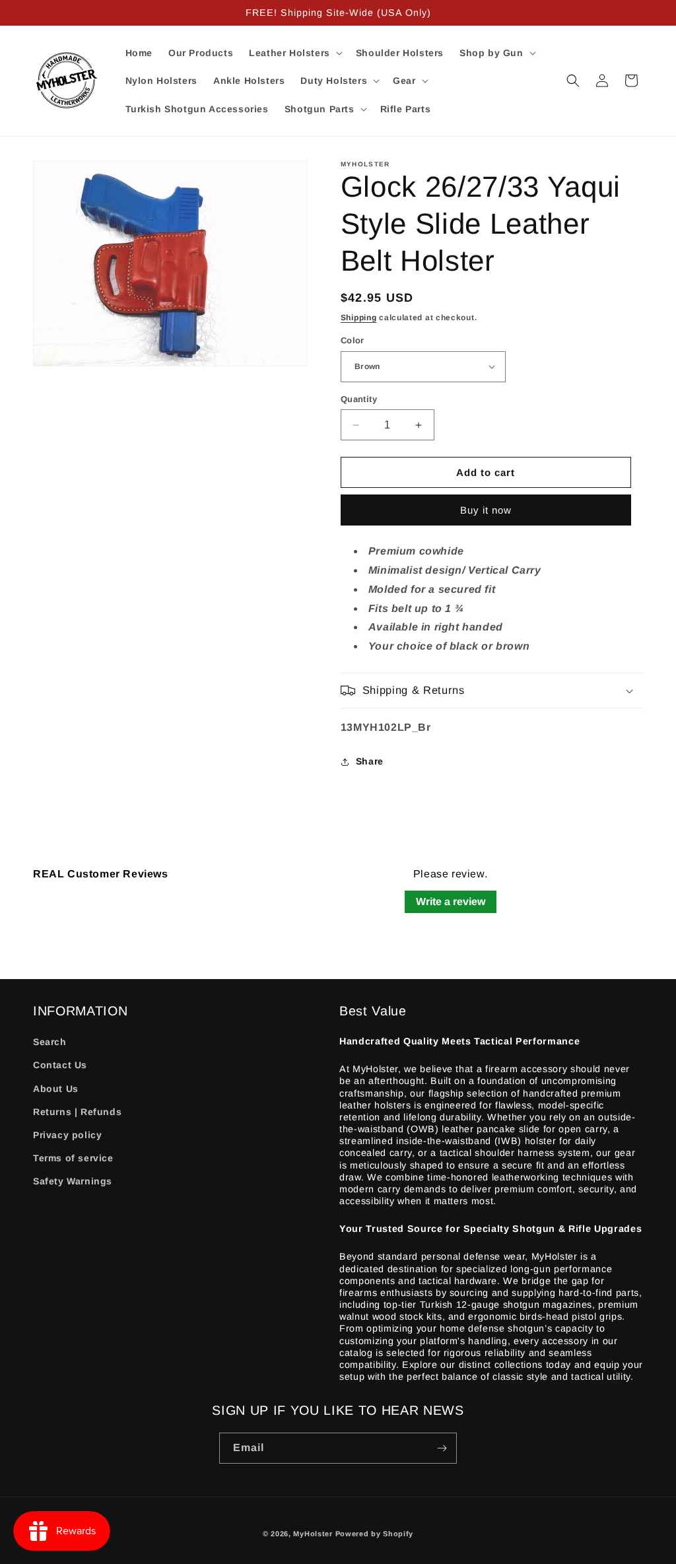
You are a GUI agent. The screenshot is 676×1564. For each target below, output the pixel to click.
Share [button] (370, 761)
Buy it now (486, 510)
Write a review (450, 901)
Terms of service (73, 1158)
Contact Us (60, 1065)
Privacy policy (67, 1135)
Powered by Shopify (374, 1534)
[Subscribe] (441, 1448)
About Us (56, 1088)
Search (50, 1042)
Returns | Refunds (77, 1111)
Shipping (359, 317)
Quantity (359, 399)
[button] (294, 53)
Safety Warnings (72, 1181)
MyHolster (312, 1534)
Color (352, 340)
